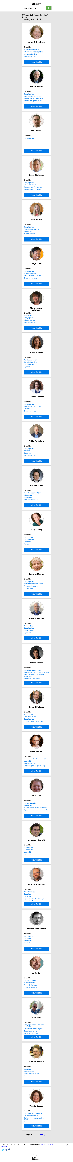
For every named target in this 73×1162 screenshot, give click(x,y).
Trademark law (29, 234)
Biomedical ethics (30, 987)
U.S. (30, 54)
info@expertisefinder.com (49, 1145)
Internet (28, 495)
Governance (28, 1076)
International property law (33, 101)
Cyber (27, 896)
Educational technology (33, 1029)
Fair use (27, 544)
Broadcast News (30, 185)
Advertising (29, 892)
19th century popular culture (34, 584)
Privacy (65, 1145)
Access (28, 316)
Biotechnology (29, 630)
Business (28, 714)
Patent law (27, 409)
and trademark (33, 1113)
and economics (31, 1116)
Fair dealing (28, 542)
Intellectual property (31, 56)
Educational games (31, 1031)
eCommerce (30, 983)
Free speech (28, 1122)
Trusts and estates (30, 278)
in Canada (32, 670)
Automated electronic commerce (35, 808)
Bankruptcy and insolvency (33, 721)
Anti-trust (28, 847)
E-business (28, 497)
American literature (31, 586)
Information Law (29, 320)
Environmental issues (31, 1074)
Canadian (32, 493)
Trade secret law (30, 411)
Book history (28, 588)
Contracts (27, 854)
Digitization (28, 943)
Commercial (30, 717)
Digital (30, 803)
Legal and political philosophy (34, 766)
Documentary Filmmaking (33, 187)
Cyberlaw (27, 367)
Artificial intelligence (31, 985)
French (31, 50)
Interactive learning (31, 1033)
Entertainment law (30, 273)
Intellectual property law (32, 276)
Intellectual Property (31, 322)
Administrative (30, 360)
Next (41, 1135)
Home (60, 1145)
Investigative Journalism (32, 189)
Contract (28, 537)
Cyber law (27, 453)
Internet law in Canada (32, 679)
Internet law (28, 231)
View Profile (36, 62)
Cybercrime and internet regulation (36, 810)
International (33, 98)
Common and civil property (35, 759)
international (33, 52)
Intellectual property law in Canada (36, 672)
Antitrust (27, 451)
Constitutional (30, 362)
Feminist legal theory (31, 229)
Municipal (29, 1071)
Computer (29, 936)
